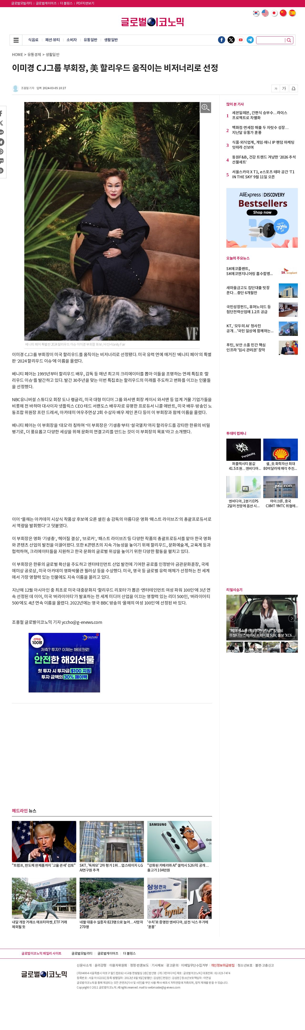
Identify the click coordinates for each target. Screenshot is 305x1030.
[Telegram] (250, 39)
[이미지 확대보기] (205, 107)
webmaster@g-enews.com (164, 987)
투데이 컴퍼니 (236, 433)
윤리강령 (101, 966)
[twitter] (231, 39)
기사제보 (157, 966)
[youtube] (240, 39)
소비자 (71, 40)
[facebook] (221, 39)
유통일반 (90, 40)
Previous (232, 618)
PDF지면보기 (85, 3)
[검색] (289, 40)
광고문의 (172, 966)
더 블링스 (66, 3)
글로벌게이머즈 (46, 3)
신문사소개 (84, 966)
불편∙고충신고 (264, 966)
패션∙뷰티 (52, 40)
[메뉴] (16, 40)
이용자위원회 (118, 966)
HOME (17, 55)
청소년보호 (245, 966)
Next (291, 618)
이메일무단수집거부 (194, 966)
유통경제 (34, 55)
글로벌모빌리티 (21, 3)
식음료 (33, 40)
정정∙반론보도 (139, 966)
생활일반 (111, 40)
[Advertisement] (112, 475)
